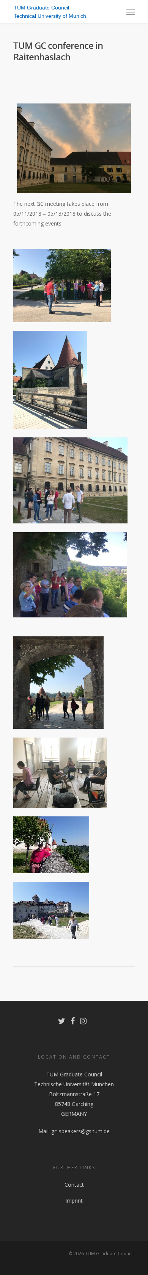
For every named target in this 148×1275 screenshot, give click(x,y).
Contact (74, 1184)
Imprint (74, 1200)
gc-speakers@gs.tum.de (80, 1131)
